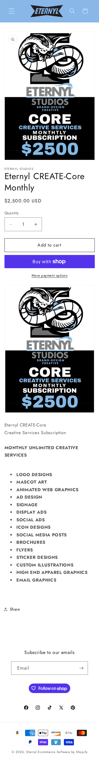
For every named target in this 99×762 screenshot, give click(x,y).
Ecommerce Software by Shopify (62, 752)
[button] (11, 11)
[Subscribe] (81, 668)
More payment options (50, 275)
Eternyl (31, 752)
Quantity (11, 213)
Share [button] (15, 609)
